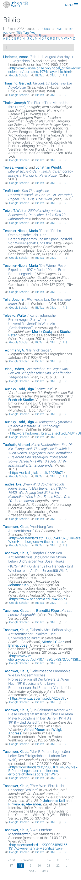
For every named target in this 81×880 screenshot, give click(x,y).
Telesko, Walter (15, 315)
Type (26, 32)
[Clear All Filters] (37, 35)
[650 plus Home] (40, 5)
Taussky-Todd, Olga (18, 389)
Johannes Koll (19, 585)
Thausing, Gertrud (17, 83)
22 (58, 865)
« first (11, 860)
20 (39, 865)
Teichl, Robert (13, 369)
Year (33, 32)
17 (11, 865)
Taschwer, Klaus (15, 527)
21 (48, 865)
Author (7, 32)
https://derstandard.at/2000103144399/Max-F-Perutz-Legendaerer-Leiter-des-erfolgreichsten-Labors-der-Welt (43, 770)
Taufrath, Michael (16, 445)
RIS (71, 28)
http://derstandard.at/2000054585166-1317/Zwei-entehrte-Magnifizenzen (38, 846)
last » (45, 871)
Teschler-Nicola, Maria (20, 231)
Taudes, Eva (12, 484)
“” (40, 237)
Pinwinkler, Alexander (24, 804)
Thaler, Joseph (14, 103)
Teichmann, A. (14, 350)
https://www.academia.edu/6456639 (38, 599)
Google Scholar (19, 75)
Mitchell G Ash (53, 642)
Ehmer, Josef (18, 645)
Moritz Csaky (42, 332)
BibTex (46, 28)
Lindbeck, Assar (15, 57)
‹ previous (27, 860)
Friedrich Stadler (21, 400)
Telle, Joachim (14, 299)
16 (67, 860)
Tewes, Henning (15, 167)
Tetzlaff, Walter (15, 211)
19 (30, 865)
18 (20, 865)
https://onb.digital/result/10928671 (37, 473)
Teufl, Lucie (12, 191)
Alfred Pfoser (34, 730)
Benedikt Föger (48, 610)
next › (32, 871)
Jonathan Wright (48, 167)
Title (19, 32)
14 (49, 860)
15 (58, 860)
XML (59, 28)
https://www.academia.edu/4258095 (38, 698)
